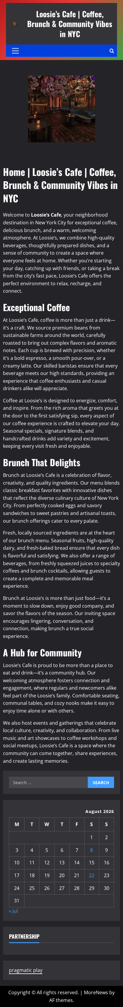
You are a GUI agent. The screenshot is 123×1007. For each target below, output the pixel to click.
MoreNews (96, 992)
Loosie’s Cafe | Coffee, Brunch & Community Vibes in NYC (69, 23)
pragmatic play (25, 970)
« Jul (13, 911)
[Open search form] (112, 50)
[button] (15, 51)
